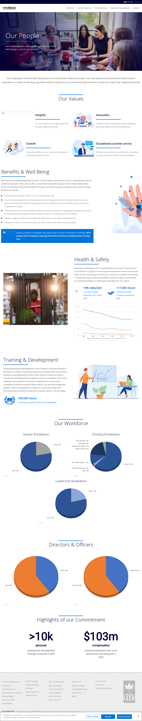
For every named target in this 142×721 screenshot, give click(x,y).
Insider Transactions (33, 692)
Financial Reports (8, 696)
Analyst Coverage (32, 681)
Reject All (108, 717)
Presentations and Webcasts (12, 693)
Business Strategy (78, 686)
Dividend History (31, 695)
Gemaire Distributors (56, 689)
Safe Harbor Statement (103, 688)
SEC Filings (29, 688)
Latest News (99, 685)
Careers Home (100, 681)
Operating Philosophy (79, 689)
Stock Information (8, 700)
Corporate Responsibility (120, 8)
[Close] (138, 716)
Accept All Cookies (124, 717)
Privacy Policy (76, 693)
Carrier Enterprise (55, 693)
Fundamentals (7, 703)
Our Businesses (101, 8)
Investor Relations (84, 8)
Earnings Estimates (32, 685)
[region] (71, 716)
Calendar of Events (9, 689)
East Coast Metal (55, 696)
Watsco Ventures (55, 700)
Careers (136, 8)
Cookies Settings (92, 717)
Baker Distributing (55, 686)
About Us (70, 8)
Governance (6, 686)
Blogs (74, 696)
